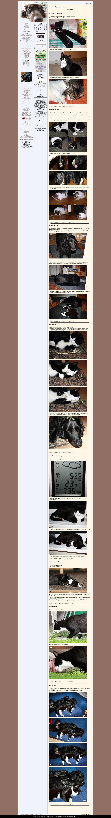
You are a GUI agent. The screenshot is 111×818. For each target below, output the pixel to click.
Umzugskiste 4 (26, 64)
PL (73, 106)
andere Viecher (26, 39)
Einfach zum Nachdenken (26, 136)
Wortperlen (26, 123)
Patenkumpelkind (26, 54)
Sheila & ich (26, 56)
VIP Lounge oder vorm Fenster (26, 45)
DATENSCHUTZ (26, 31)
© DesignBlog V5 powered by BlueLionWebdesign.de (31, 814)
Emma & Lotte (26, 97)
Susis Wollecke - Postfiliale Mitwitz (26, 126)
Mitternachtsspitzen (26, 130)
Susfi (26, 134)
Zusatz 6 (26, 66)
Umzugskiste (26, 61)
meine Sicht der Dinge (26, 34)
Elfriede (26, 58)
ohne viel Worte (26, 37)
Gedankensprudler (26, 122)
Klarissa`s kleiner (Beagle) (26, 94)
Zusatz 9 (26, 70)
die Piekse (26, 55)
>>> (46, 24)
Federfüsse (26, 42)
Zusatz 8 (26, 68)
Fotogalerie (26, 28)
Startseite (26, 23)
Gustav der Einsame (26, 47)
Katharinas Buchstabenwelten (26, 137)
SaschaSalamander (26, 128)
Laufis (26, 36)
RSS (71, 106)
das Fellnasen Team (26, 52)
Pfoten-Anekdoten (26, 86)
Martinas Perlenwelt (26, 113)
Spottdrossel (26, 108)
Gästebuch (26, 29)
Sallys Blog (26, 93)
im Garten (26, 43)
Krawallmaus (26, 95)
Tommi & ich (26, 46)
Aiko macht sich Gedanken (26, 87)
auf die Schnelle (26, 41)
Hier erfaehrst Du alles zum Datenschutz (63, 816)
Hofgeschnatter (26, 101)
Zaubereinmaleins (26, 132)
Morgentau (26, 135)
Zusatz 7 (26, 67)
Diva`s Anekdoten (26, 91)
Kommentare (66, 106)
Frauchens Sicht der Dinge (26, 35)
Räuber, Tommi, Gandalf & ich (26, 40)
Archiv (26, 24)
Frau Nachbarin (26, 53)
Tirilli (26, 133)
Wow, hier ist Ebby (26, 90)
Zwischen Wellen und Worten (26, 129)
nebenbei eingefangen (26, 38)
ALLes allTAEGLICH (26, 124)
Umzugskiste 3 (26, 63)
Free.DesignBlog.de (26, 114)
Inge (26, 107)
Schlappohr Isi (26, 92)
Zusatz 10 (26, 71)
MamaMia (26, 104)
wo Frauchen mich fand (26, 98)
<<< (34, 24)
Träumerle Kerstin (26, 106)
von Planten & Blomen (26, 65)
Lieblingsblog (26, 110)
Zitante (26, 121)
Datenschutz (26, 27)
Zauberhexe (26, 100)
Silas (26, 85)
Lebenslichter (26, 131)
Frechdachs (26, 99)
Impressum (26, 26)
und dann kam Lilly (26, 109)
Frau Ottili (26, 96)
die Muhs (26, 57)
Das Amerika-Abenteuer (26, 102)
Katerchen (26, 83)
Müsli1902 (51, 106)
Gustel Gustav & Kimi (26, 48)
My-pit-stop (26, 105)
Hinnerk (26, 49)
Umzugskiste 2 (26, 62)
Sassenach (26, 111)
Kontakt (26, 25)
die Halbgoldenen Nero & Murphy (26, 89)
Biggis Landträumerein (26, 112)
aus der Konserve (26, 50)
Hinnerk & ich (26, 51)
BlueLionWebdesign (26, 115)
